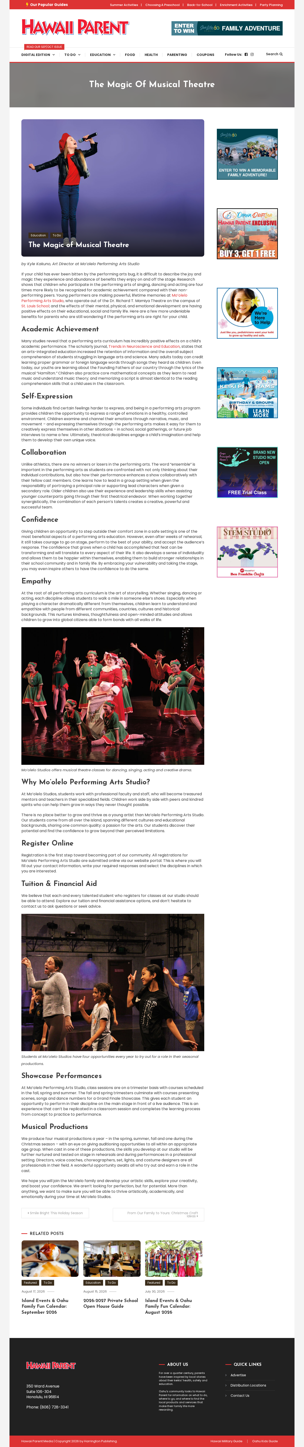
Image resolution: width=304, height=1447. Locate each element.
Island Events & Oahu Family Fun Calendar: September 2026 (45, 1307)
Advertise (238, 1375)
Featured (30, 1283)
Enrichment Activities (236, 5)
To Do (70, 54)
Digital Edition (40, 52)
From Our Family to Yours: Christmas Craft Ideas (163, 1214)
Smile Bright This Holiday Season (56, 1213)
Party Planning (271, 5)
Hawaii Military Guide (226, 1441)
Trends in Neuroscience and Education (144, 346)
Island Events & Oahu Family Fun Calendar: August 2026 (168, 1307)
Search (272, 54)
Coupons (205, 54)
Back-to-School (200, 5)
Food (130, 54)
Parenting (177, 54)
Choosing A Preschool (162, 5)
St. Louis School (35, 306)
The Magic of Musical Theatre (78, 245)
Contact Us (240, 1395)
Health (151, 54)
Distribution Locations (248, 1385)
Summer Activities (124, 5)
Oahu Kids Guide (265, 1441)
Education (100, 54)
